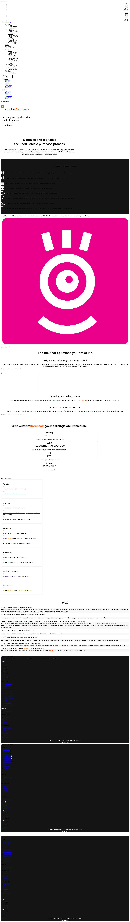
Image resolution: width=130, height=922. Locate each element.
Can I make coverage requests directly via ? (23, 643)
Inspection (10, 34)
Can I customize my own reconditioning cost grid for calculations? (24, 614)
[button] (65, 607)
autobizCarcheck (14, 36)
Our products (8, 24)
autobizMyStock (14, 43)
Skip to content (4, 1)
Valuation (10, 25)
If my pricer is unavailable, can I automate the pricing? (20, 637)
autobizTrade (13, 40)
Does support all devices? (17, 607)
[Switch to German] (8, 84)
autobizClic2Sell (14, 35)
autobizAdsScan (14, 32)
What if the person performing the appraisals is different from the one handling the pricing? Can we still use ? (44, 621)
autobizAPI (13, 28)
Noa (11, 37)
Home (1, 101)
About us (7, 45)
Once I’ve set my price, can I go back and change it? (20, 630)
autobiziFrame (13, 30)
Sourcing (10, 29)
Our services (8, 46)
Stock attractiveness (12, 42)
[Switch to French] (8, 80)
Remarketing (11, 39)
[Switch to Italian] (8, 82)
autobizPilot (13, 41)
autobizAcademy (12, 47)
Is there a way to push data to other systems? (23, 648)
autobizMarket (13, 26)
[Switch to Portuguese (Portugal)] (11, 86)
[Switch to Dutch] (8, 87)
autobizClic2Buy (14, 31)
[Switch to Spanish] (8, 81)
